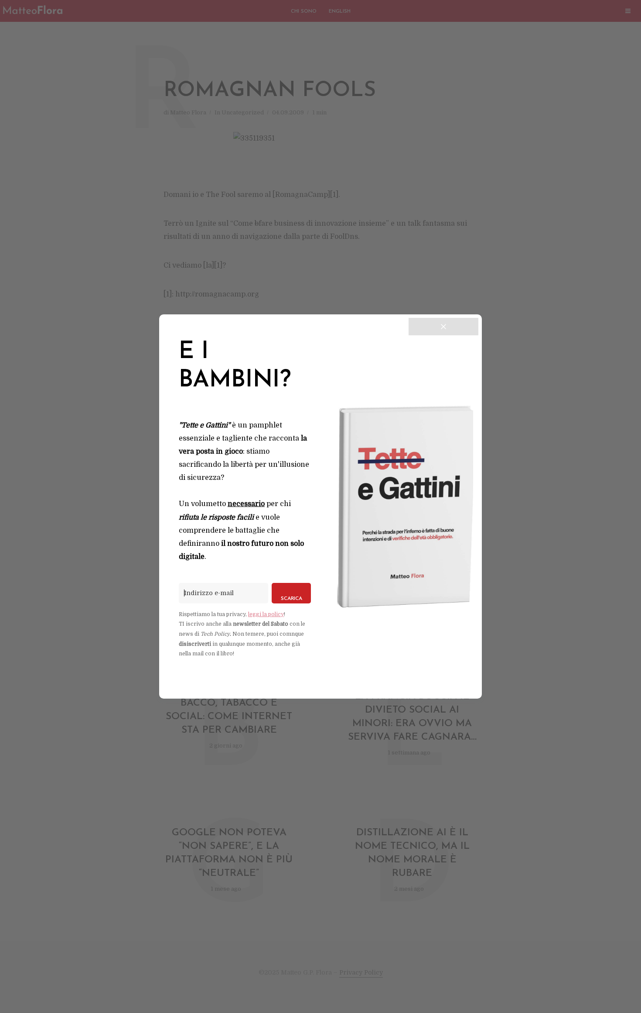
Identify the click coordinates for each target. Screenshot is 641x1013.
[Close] (443, 326)
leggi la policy (266, 614)
